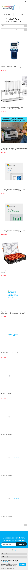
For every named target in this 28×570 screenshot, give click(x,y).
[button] (14, 554)
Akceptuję (22, 564)
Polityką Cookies (5, 561)
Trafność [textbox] (4, 25)
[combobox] (14, 25)
